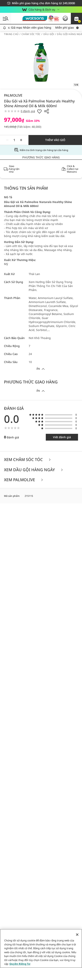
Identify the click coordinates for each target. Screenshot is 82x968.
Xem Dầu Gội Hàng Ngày (30, 470)
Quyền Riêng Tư (19, 964)
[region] (41, 948)
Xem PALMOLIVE (20, 480)
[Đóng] (77, 934)
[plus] (21, 140)
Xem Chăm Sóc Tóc (24, 460)
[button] (76, 18)
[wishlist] (39, 111)
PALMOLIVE (13, 95)
